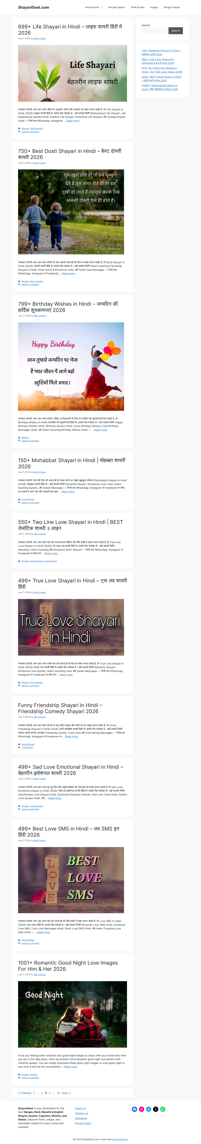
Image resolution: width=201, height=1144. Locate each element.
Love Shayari (27, 499)
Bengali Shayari (172, 7)
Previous (24, 1092)
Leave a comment (30, 131)
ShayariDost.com (33, 7)
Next (66, 1092)
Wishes (25, 437)
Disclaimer (81, 1118)
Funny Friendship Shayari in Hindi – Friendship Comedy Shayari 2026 (60, 708)
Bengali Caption (117, 7)
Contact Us (81, 1113)
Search (146, 25)
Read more (72, 120)
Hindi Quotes (137, 7)
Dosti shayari (36, 281)
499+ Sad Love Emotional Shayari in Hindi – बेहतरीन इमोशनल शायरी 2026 (70, 770)
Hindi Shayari (92, 7)
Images (154, 7)
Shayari (25, 128)
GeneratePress (120, 1139)
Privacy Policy (83, 1123)
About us (80, 1108)
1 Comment (27, 747)
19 (58, 1092)
